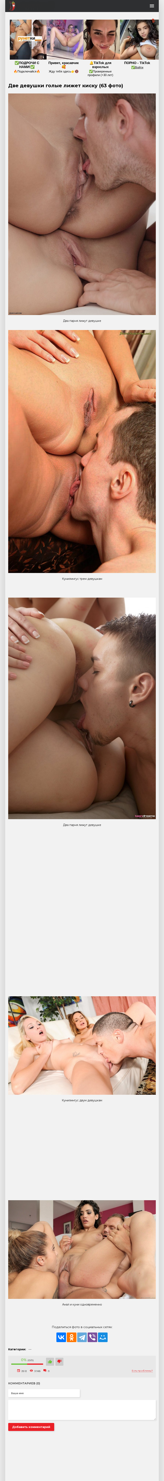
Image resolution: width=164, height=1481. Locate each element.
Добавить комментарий (31, 1427)
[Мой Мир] (103, 1337)
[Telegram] (82, 1337)
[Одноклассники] (71, 1337)
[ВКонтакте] (61, 1337)
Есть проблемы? (142, 1370)
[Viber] (92, 1337)
